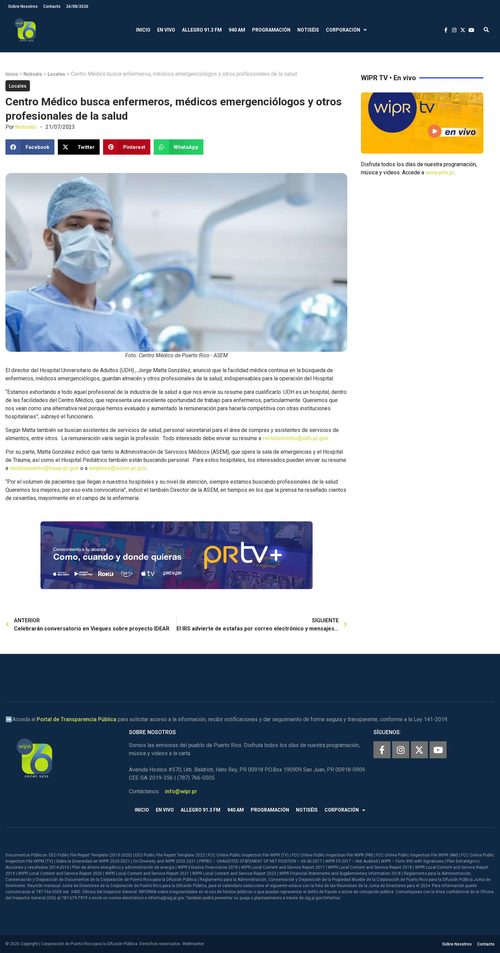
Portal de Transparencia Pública (76, 719)
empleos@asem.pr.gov (118, 468)
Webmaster (193, 943)
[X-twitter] (419, 749)
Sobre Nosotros (23, 6)
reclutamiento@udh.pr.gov (296, 438)
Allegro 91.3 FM (202, 30)
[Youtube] (438, 749)
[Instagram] (400, 749)
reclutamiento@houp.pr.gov (44, 468)
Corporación (343, 30)
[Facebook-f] (381, 749)
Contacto (52, 6)
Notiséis (308, 30)
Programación (271, 30)
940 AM (237, 30)
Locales (56, 74)
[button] (486, 30)
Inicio (143, 30)
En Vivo (166, 30)
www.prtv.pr (440, 172)
